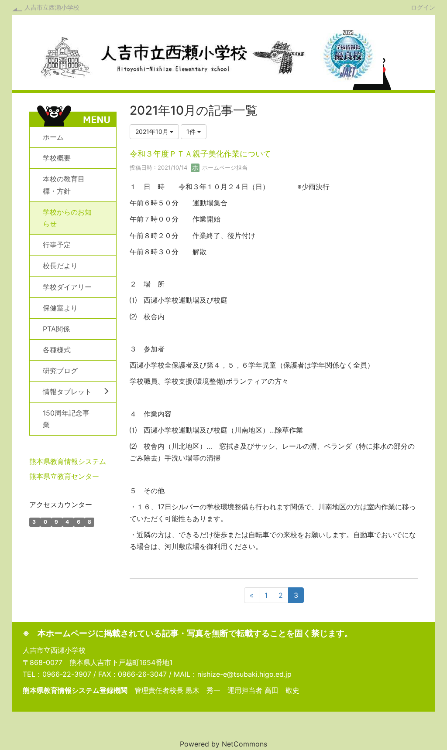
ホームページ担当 (224, 167)
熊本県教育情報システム (67, 461)
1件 (191, 131)
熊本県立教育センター (64, 476)
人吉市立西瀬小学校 (51, 7)
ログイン (423, 6)
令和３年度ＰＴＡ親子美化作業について (200, 153)
